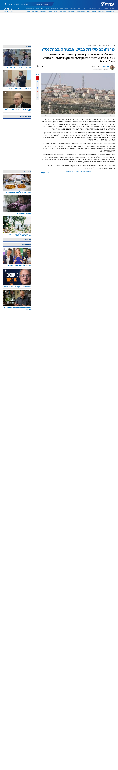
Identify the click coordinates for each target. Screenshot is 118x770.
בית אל (106, 69)
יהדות (37, 9)
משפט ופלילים (64, 9)
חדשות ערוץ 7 (106, 5)
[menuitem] (112, 8)
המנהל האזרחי (98, 69)
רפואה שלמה (81, 11)
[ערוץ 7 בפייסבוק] (14, 8)
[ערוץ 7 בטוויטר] (18, 8)
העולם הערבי (71, 11)
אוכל (42, 9)
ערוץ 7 (113, 45)
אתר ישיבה (43, 11)
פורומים (50, 11)
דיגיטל (94, 11)
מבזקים (106, 9)
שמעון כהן (106, 67)
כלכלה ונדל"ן (54, 9)
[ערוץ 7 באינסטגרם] (11, 8)
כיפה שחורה (101, 11)
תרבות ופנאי (63, 11)
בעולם (80, 9)
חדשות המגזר (110, 11)
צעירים (88, 11)
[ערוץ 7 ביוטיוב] (8, 8)
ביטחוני (100, 9)
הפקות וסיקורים (30, 9)
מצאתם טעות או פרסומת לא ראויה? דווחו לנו (78, 171)
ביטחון (109, 45)
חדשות (112, 9)
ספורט (56, 11)
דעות (47, 9)
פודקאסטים (73, 9)
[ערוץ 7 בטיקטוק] (5, 8)
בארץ (85, 9)
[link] (17, 67)
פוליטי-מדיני (92, 9)
